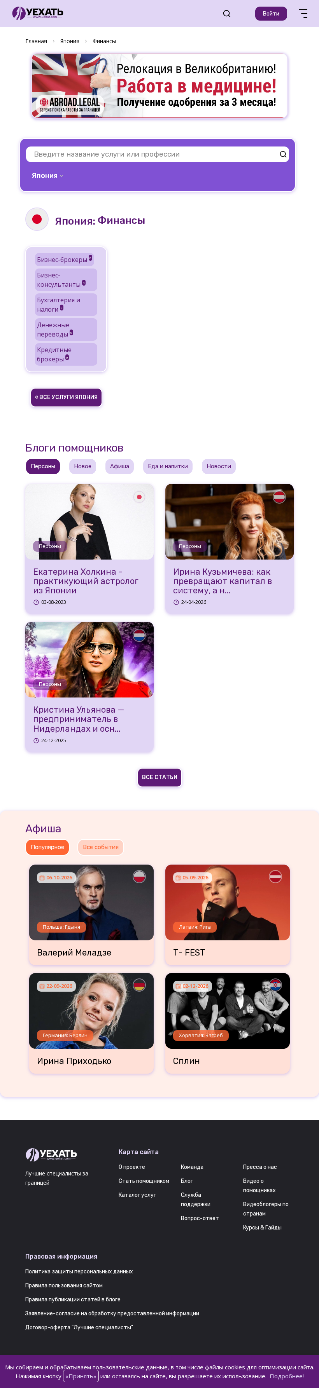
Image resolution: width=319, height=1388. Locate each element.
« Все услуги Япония (66, 397)
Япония (69, 41)
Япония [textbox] (45, 175)
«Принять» (80, 1376)
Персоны (50, 545)
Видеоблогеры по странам (266, 1209)
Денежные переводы (54, 329)
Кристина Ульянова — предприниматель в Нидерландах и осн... (78, 719)
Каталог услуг (137, 1195)
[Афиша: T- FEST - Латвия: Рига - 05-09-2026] (227, 899)
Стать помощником (144, 1181)
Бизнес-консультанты (61, 280)
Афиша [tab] (119, 466)
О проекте (132, 1167)
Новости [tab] (219, 466)
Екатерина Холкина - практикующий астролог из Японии (85, 581)
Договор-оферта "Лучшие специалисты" (79, 1327)
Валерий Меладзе (74, 952)
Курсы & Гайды (262, 1227)
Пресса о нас (260, 1167)
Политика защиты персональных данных (79, 1271)
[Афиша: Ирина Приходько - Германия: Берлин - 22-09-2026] (91, 1008)
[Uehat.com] (66, 1155)
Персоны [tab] (43, 466)
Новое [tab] (82, 466)
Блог (187, 1181)
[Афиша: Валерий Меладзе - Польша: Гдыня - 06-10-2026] (91, 899)
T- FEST (189, 952)
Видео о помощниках (259, 1186)
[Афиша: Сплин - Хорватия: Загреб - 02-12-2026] (227, 1008)
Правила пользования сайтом (64, 1285)
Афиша (43, 828)
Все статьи (159, 777)
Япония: (75, 221)
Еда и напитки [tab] (168, 466)
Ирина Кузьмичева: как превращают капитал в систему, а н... (222, 581)
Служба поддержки (195, 1200)
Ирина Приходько (74, 1061)
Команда (192, 1167)
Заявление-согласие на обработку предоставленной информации (112, 1313)
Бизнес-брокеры (64, 259)
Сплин (186, 1061)
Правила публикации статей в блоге (73, 1299)
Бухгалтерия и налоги (58, 305)
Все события (101, 847)
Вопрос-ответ (200, 1218)
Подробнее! (287, 1376)
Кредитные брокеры (54, 354)
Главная (36, 41)
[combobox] (48, 175)
